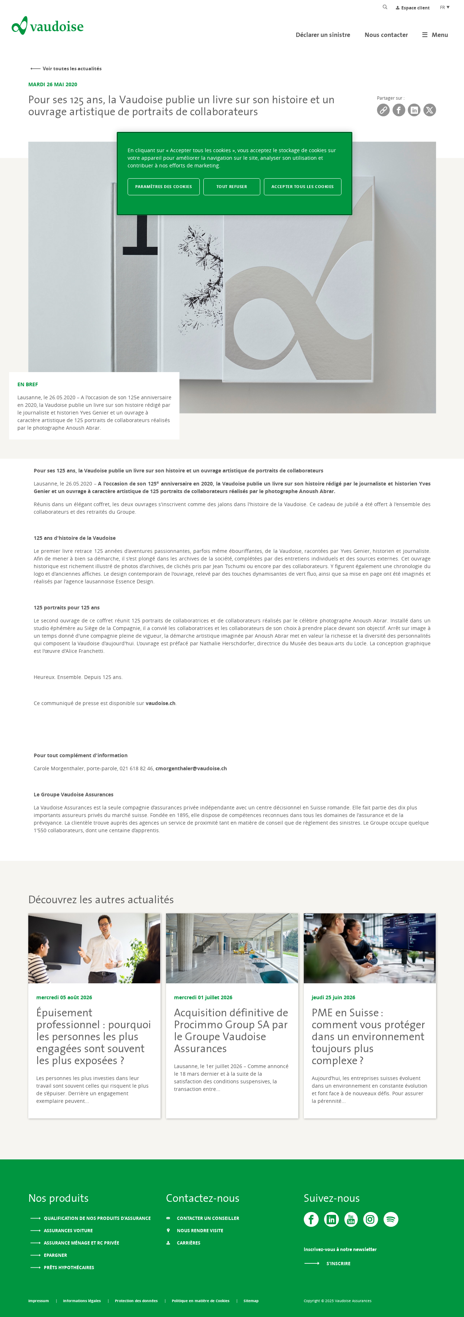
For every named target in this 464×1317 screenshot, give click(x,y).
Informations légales (82, 1300)
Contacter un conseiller (207, 1218)
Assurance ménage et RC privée (81, 1243)
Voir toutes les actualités (72, 68)
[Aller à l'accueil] (47, 26)
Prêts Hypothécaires (68, 1267)
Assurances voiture (68, 1231)
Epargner (55, 1255)
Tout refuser (231, 186)
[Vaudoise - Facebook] (311, 1219)
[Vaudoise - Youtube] (351, 1219)
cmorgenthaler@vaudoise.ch (191, 768)
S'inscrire (338, 1263)
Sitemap (251, 1300)
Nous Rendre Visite (199, 1231)
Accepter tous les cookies (303, 186)
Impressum (39, 1300)
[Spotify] (391, 1219)
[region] (234, 174)
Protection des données (137, 1300)
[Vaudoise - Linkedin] (331, 1219)
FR (443, 7)
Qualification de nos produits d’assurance (97, 1218)
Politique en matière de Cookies (201, 1300)
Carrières (188, 1243)
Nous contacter (386, 34)
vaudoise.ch (160, 703)
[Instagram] (370, 1219)
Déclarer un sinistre (323, 34)
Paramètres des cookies (163, 186)
